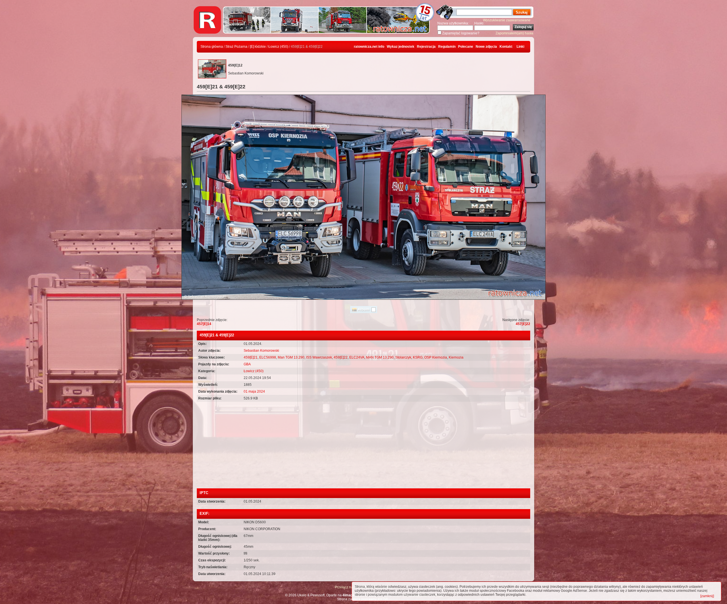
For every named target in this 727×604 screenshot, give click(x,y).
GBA (247, 364)
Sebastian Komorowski (261, 351)
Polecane (465, 47)
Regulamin (447, 47)
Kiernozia (456, 357)
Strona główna (211, 47)
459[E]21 (251, 357)
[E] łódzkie (258, 47)
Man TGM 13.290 (291, 357)
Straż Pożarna (236, 47)
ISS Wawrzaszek (319, 357)
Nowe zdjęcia (486, 47)
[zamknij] (707, 596)
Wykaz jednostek (400, 47)
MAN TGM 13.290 (380, 357)
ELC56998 (267, 357)
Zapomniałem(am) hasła (514, 33)
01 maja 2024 (254, 391)
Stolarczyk (403, 357)
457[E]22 (523, 324)
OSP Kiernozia (435, 357)
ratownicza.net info (369, 47)
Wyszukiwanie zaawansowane (506, 20)
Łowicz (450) (278, 47)
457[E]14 (204, 324)
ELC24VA (356, 357)
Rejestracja (426, 47)
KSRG (418, 357)
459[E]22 (341, 357)
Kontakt (506, 47)
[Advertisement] (363, 446)
